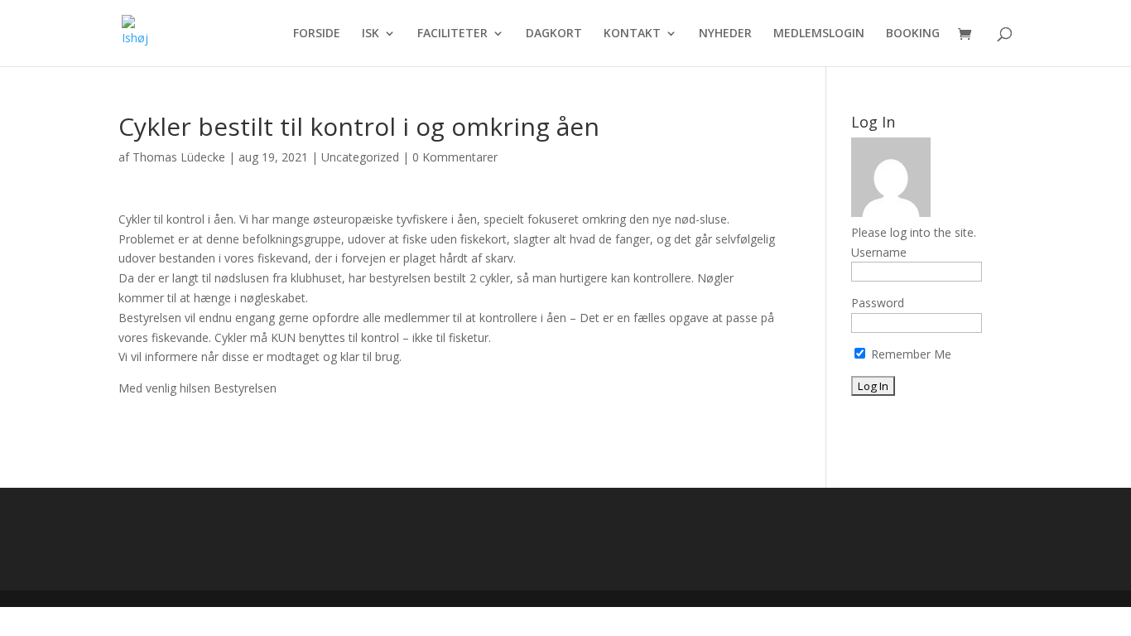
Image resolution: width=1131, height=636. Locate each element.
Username (879, 252)
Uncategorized (360, 157)
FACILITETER (452, 34)
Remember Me (909, 354)
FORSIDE (316, 34)
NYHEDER (725, 34)
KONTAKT (632, 34)
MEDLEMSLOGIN (818, 34)
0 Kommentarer (455, 157)
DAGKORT (554, 34)
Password (877, 303)
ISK (370, 34)
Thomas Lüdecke (178, 157)
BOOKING (913, 34)
